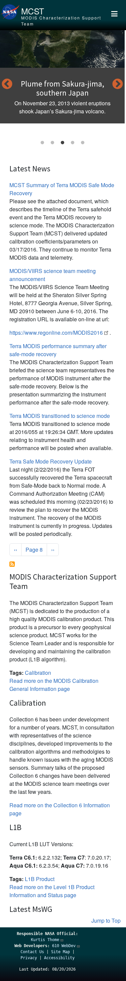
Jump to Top (106, 920)
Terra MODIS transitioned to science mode (59, 416)
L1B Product (39, 879)
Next (118, 84)
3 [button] (62, 143)
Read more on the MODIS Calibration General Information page (53, 685)
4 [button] (72, 143)
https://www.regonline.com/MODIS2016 (56, 332)
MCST (32, 11)
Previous (7, 84)
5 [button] (82, 143)
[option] (62, 76)
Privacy (28, 958)
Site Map (60, 951)
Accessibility (59, 958)
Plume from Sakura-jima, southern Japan (62, 88)
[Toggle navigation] (114, 15)
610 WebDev (64, 945)
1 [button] (42, 143)
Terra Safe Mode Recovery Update (50, 461)
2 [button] (52, 143)
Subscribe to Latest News (12, 564)
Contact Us (32, 951)
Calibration (38, 672)
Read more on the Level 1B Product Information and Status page (51, 891)
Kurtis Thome (45, 939)
